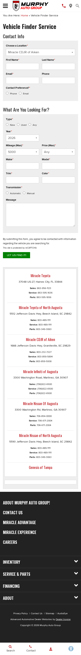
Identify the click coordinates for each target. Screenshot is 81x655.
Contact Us (13, 512)
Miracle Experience (19, 532)
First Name (12, 59)
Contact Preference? (18, 87)
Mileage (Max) (14, 145)
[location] (70, 5)
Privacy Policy (20, 613)
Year (9, 131)
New (12, 125)
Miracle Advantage (19, 522)
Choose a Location (17, 45)
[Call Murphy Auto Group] (63, 5)
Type (9, 119)
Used (24, 125)
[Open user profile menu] (50, 649)
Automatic (15, 193)
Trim (9, 173)
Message (11, 199)
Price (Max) (49, 145)
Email (9, 73)
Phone (45, 73)
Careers (10, 542)
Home (24, 15)
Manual (31, 193)
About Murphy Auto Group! (26, 503)
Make (9, 159)
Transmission (14, 187)
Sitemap (50, 613)
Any (35, 125)
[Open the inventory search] (77, 6)
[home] (31, 5)
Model (46, 159)
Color (45, 173)
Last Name (48, 59)
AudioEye (62, 613)
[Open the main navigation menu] (5, 6)
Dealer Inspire (63, 619)
